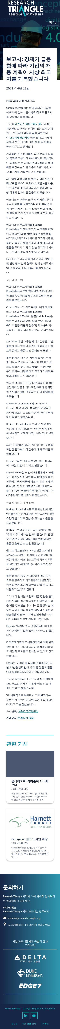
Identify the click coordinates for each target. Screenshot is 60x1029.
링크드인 (25, 1015)
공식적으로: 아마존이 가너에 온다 (29, 783)
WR (20, 711)
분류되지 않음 (26, 717)
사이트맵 (44, 1024)
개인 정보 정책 (29, 1024)
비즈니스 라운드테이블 (28, 123)
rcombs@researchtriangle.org (24, 918)
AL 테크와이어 (30, 711)
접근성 (14, 1024)
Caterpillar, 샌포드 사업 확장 (29, 839)
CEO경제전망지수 (20, 137)
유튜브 (34, 1015)
